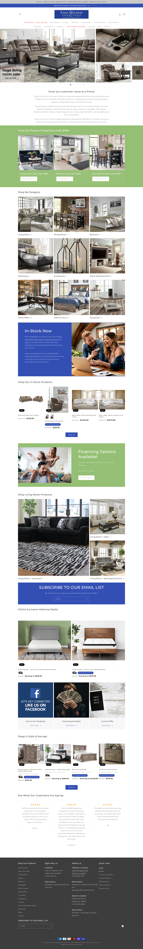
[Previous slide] (60, 85)
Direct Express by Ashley (27, 905)
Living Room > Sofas (99, 537)
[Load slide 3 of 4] (70, 84)
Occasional (95, 318)
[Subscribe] (87, 599)
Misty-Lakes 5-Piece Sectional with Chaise (84, 416)
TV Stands (21, 895)
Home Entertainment (100, 276)
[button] (20, 14)
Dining (20, 878)
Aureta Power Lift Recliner (54, 421)
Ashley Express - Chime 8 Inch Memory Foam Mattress (37, 669)
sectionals (29, 339)
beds (36, 339)
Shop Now (27, 179)
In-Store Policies (105, 878)
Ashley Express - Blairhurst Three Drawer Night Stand (30, 770)
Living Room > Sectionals (29, 578)
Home (101, 868)
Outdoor (21, 902)
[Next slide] (78, 85)
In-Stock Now (23, 868)
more (27, 342)
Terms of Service (105, 885)
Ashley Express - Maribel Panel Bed (57, 769)
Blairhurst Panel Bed (79, 769)
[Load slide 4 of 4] (73, 84)
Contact (21, 916)
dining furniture (51, 339)
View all (71, 435)
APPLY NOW (86, 478)
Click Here (34, 725)
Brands (101, 871)
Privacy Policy (104, 888)
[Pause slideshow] (83, 85)
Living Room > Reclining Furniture (106, 578)
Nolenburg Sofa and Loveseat (28, 415)
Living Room (24, 235)
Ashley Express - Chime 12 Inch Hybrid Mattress (88, 669)
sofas (60, 337)
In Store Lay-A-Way (106, 875)
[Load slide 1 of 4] (64, 84)
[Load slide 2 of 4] (67, 84)
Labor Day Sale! (23, 871)
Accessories (59, 276)
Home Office (24, 318)
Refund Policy (104, 881)
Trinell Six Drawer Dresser (108, 769)
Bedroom (94, 235)
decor (41, 339)
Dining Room (60, 235)
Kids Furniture (60, 318)
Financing (21, 909)
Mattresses (23, 276)
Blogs (20, 912)
